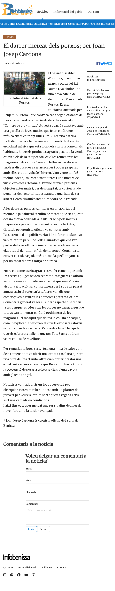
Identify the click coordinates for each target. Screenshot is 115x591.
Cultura (38, 23)
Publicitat (46, 567)
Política (97, 23)
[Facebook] (18, 575)
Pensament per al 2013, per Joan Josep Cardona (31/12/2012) (98, 131)
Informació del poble (67, 11)
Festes (70, 23)
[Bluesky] (4, 575)
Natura (78, 23)
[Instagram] (33, 575)
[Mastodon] (11, 575)
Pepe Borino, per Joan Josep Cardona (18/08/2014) (99, 171)
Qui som (93, 11)
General (13, 23)
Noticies (42, 12)
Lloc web (31, 492)
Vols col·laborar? (27, 567)
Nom (28, 480)
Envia (31, 529)
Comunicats (25, 23)
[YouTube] (26, 575)
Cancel (43, 529)
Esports (61, 23)
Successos (108, 23)
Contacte (62, 567)
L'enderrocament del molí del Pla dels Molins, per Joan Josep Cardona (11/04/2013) (98, 151)
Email (29, 468)
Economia (49, 23)
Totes (3, 23)
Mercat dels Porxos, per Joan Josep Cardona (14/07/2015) (98, 93)
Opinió (87, 23)
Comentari (32, 503)
